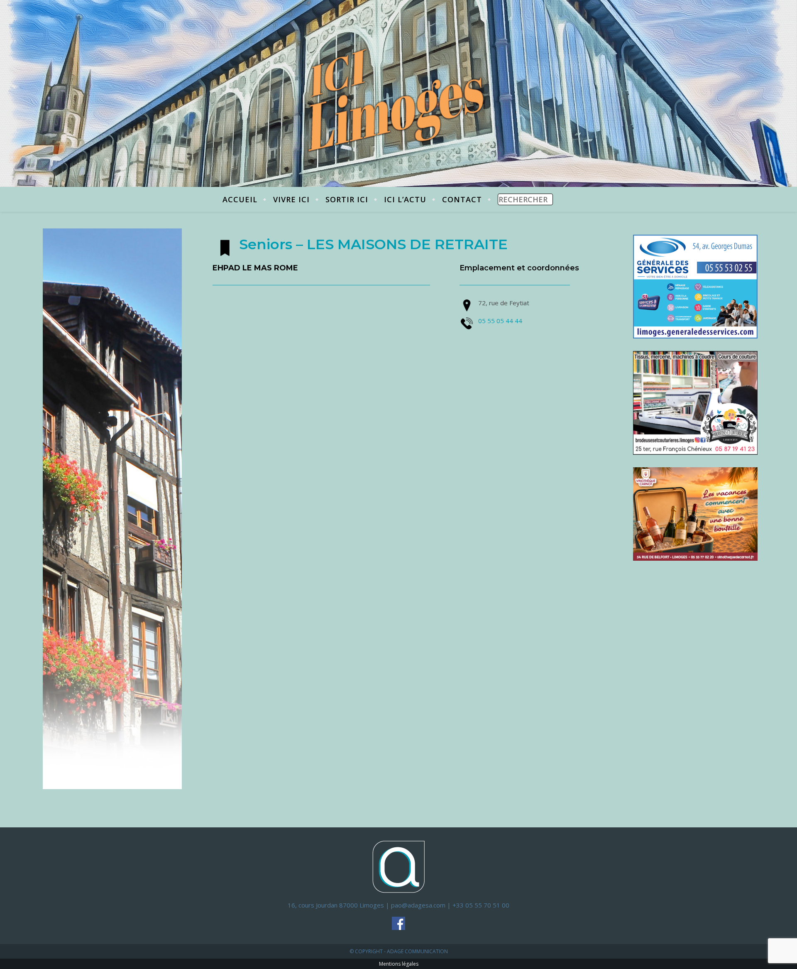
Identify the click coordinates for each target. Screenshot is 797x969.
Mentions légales (398, 963)
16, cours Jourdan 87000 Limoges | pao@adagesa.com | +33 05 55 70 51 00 (398, 905)
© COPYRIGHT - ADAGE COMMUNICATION (399, 951)
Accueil (239, 199)
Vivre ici (291, 199)
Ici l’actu (405, 199)
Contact (462, 199)
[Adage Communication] (398, 866)
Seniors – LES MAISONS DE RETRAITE (373, 244)
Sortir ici (346, 199)
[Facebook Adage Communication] (398, 923)
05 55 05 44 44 (500, 320)
